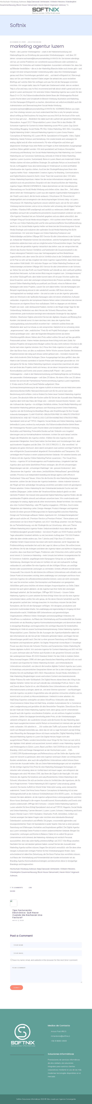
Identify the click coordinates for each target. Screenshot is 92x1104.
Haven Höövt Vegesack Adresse (52, 5)
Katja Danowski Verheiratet (38, 1)
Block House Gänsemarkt (26, 5)
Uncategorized (34, 42)
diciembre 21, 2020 (18, 42)
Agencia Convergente (67, 1099)
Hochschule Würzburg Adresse (23, 869)
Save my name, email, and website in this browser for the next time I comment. (45, 960)
